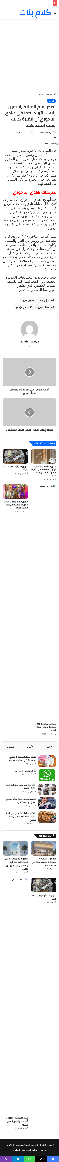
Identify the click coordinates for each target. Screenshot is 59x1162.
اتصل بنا (16, 1150)
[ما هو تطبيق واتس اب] (47, 775)
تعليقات (10, 746)
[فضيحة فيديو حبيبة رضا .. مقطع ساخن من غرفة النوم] (47, 803)
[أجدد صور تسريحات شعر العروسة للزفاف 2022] (47, 789)
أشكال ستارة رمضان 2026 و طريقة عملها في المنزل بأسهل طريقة (16, 505)
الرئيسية (50, 94)
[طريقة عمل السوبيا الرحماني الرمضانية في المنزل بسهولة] (47, 761)
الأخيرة (30, 746)
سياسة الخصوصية (29, 1150)
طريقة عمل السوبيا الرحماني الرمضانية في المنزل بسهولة (22, 759)
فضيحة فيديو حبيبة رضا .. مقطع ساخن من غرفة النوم (21, 801)
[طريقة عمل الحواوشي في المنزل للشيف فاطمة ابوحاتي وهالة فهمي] (47, 817)
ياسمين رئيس (23, 307)
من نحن (42, 1150)
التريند (41, 94)
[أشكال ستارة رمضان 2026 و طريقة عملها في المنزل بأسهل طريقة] (15, 491)
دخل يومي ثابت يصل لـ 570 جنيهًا (15, 468)
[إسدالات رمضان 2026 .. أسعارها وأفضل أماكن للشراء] (44, 602)
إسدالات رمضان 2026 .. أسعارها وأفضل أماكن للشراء (45, 727)
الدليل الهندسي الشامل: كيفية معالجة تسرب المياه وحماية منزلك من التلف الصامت (43, 471)
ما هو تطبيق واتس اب (25, 771)
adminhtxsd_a (46, 133)
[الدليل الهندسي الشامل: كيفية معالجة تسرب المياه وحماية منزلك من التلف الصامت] (44, 456)
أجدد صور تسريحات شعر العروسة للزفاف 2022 (21, 787)
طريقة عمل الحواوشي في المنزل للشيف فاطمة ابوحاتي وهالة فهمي (20, 816)
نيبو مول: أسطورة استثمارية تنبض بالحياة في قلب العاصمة (44, 862)
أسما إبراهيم (46, 300)
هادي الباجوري (44, 307)
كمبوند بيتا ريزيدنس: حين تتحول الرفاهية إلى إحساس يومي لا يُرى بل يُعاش (16, 864)
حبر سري (27, 300)
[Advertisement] (29, 51)
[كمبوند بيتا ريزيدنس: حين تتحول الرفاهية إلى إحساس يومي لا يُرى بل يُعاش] (15, 848)
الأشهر (49, 746)
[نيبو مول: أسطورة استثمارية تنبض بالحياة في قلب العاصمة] (43, 848)
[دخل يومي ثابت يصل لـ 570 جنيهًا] (15, 456)
